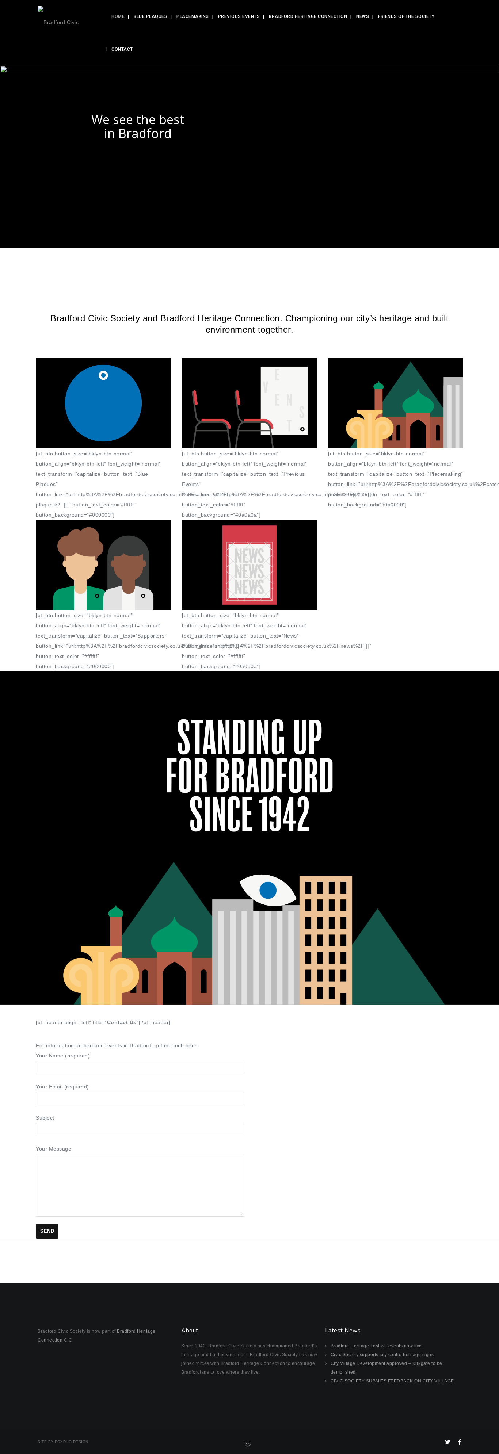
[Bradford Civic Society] (66, 16)
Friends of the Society (406, 16)
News (362, 16)
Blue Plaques (150, 16)
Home (118, 16)
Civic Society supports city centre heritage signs (382, 1354)
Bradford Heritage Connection (308, 16)
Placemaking (192, 16)
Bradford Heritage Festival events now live (376, 1345)
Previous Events (239, 16)
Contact (122, 49)
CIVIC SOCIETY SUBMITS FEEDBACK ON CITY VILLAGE (392, 1381)
